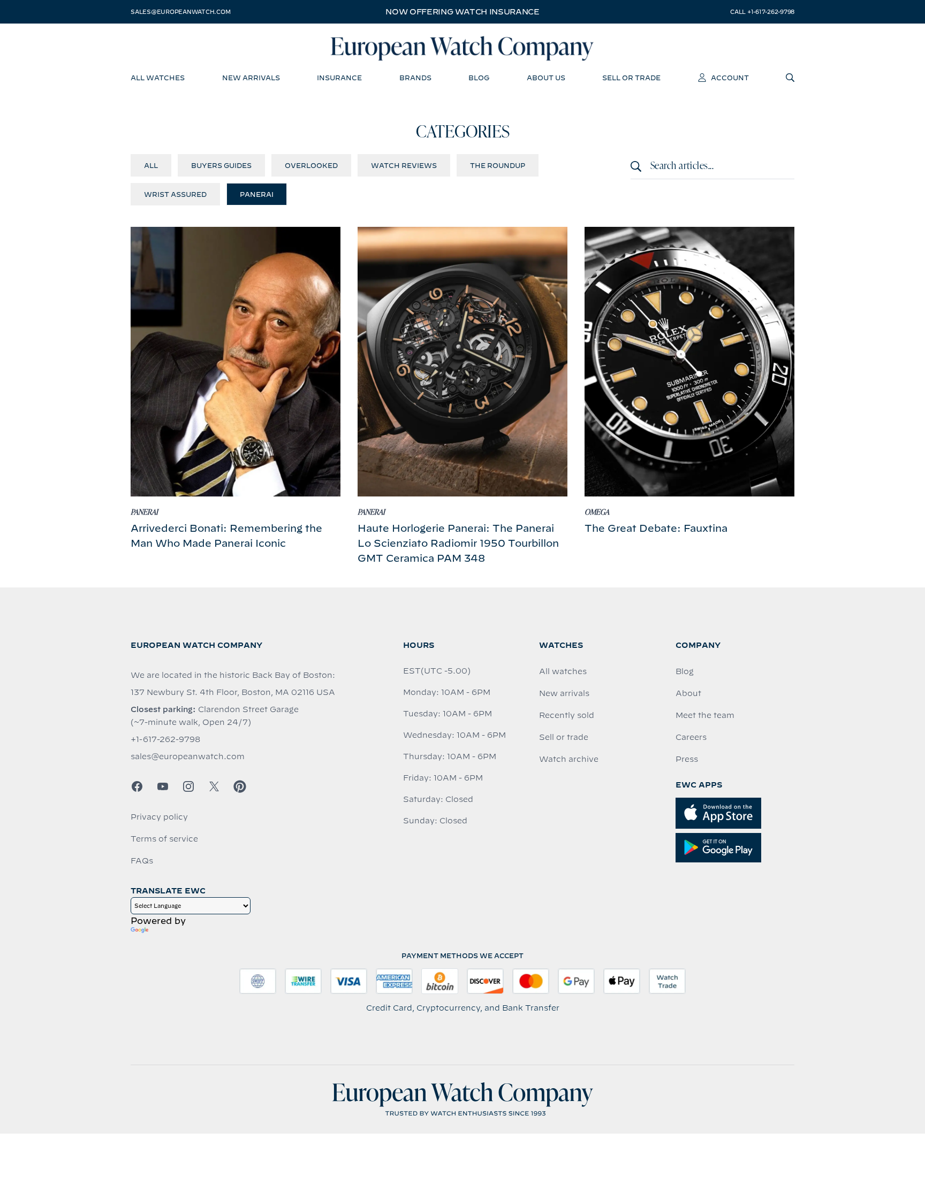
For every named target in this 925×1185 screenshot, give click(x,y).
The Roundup (497, 165)
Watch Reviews (404, 165)
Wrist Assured (175, 194)
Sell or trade (563, 737)
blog (478, 77)
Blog (685, 671)
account (730, 77)
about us (546, 77)
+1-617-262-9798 (165, 739)
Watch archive (568, 759)
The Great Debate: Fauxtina (656, 528)
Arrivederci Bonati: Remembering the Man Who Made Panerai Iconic (226, 536)
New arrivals (564, 693)
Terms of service (164, 839)
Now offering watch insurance (462, 11)
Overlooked (311, 165)
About (688, 693)
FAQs (142, 861)
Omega (597, 512)
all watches (158, 77)
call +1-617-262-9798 (762, 12)
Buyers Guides (221, 165)
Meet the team (705, 715)
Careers (691, 737)
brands (415, 77)
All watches (563, 671)
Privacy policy (159, 817)
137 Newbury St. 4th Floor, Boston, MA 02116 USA (233, 692)
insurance (339, 77)
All (151, 165)
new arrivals (251, 77)
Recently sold (566, 715)
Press (687, 759)
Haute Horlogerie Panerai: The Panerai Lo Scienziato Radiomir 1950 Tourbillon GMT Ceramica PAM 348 (458, 543)
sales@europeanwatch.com (180, 12)
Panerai (257, 194)
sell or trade (631, 77)
